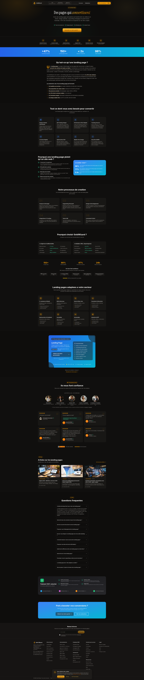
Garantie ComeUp (89, 663)
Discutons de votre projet (71, 371)
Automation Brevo (76, 649)
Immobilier (88, 653)
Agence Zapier (62, 655)
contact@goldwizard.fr (39, 651)
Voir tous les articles (100, 462)
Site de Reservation (50, 649)
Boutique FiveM (49, 653)
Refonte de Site (49, 660)
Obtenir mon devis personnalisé (57, 354)
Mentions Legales (102, 644)
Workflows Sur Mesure (64, 649)
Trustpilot (90, 407)
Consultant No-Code (64, 658)
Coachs (87, 648)
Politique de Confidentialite (104, 646)
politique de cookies (77, 674)
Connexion (81, 3)
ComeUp (86, 407)
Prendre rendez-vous (39, 652)
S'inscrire (81, 632)
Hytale (48, 658)
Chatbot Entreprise (76, 658)
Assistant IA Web (76, 654)
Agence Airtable (63, 657)
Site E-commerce (50, 648)
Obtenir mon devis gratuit (63, 614)
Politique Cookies (102, 651)
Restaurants (88, 649)
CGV (100, 649)
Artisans (87, 655)
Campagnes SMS (76, 648)
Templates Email (76, 644)
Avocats (87, 644)
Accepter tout (60, 676)
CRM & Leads (62, 644)
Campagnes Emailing (77, 646)
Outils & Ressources (89, 665)
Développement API (76, 662)
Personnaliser (76, 676)
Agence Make (62, 653)
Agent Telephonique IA (77, 656)
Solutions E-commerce (90, 651)
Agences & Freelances (64, 648)
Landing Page (49, 644)
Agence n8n (62, 651)
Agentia (74, 660)
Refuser (67, 676)
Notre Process (88, 662)
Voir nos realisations (81, 614)
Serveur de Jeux (50, 651)
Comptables (88, 646)
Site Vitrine (49, 646)
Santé (87, 657)
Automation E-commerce (64, 646)
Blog (87, 667)
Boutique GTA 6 (49, 655)
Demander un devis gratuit (71, 30)
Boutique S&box (50, 657)
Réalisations (87, 3)
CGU (100, 648)
